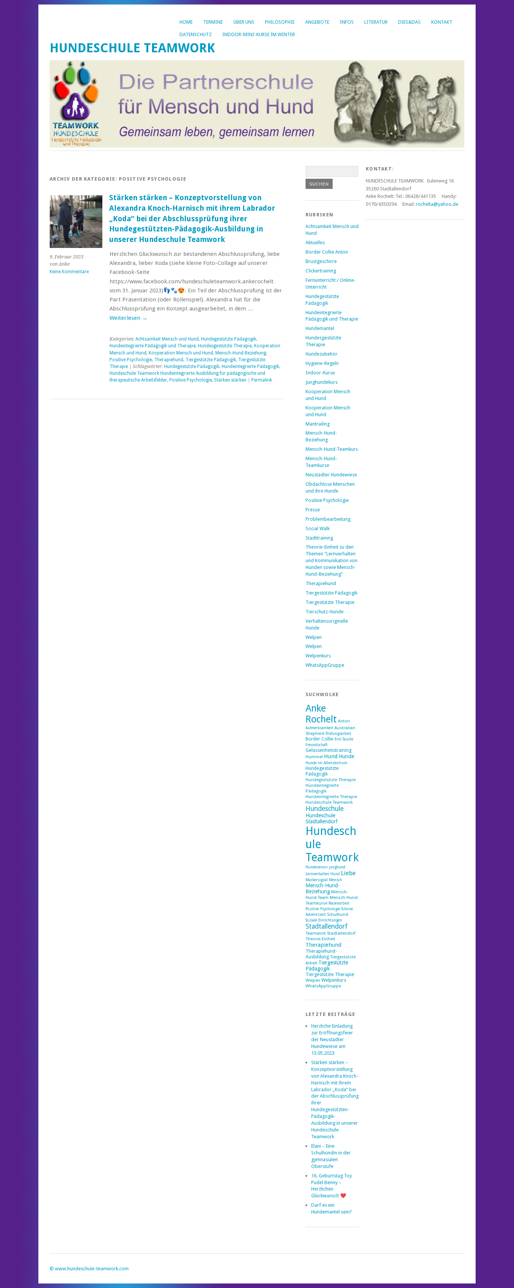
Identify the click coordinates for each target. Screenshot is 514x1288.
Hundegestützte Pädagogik (228, 339)
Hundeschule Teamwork (132, 48)
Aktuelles (315, 242)
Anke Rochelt (321, 714)
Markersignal (317, 880)
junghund (337, 867)
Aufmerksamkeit (319, 728)
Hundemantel (320, 328)
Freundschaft (317, 745)
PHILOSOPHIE (280, 22)
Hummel (314, 756)
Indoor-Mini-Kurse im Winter (258, 34)
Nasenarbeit (339, 903)
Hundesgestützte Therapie (225, 345)
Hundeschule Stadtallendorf (322, 818)
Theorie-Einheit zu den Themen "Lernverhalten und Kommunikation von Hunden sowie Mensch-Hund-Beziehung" (331, 560)
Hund (331, 756)
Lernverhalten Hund (323, 874)
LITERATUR (376, 22)
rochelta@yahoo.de (437, 204)
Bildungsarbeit (338, 733)
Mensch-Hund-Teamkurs (332, 449)
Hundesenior (317, 867)
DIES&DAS (409, 22)
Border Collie (319, 739)
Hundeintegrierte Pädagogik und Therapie (152, 345)
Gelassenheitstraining (328, 750)
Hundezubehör (322, 354)
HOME (186, 22)
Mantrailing (318, 424)
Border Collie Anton (327, 252)
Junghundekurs (322, 382)
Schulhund (337, 914)
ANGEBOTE (317, 22)
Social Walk (318, 528)
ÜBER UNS (243, 22)
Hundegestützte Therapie (331, 779)
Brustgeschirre (321, 261)
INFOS (347, 22)
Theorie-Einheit (320, 939)
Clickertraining (321, 271)
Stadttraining (319, 538)
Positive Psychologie (130, 359)
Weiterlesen (128, 318)
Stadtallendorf (326, 926)
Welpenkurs (318, 655)
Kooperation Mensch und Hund (181, 353)
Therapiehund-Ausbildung (321, 954)
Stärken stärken (230, 380)
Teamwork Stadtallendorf (330, 933)
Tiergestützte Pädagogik (211, 359)
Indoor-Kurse (320, 373)
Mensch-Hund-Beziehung (240, 353)
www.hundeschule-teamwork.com (92, 1268)
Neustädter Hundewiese (331, 474)
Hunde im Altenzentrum (326, 763)
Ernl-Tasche (344, 739)
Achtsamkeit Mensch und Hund (167, 339)
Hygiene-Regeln (322, 363)
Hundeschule (325, 808)
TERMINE (213, 22)
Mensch (335, 880)
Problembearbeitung (328, 519)
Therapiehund (168, 359)
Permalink (261, 380)
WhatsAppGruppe (325, 665)
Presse (313, 509)
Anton (344, 721)
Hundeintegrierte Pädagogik (250, 366)
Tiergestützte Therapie (330, 602)
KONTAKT (441, 22)
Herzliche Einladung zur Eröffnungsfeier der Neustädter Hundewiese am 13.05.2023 (332, 1039)
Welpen (314, 637)
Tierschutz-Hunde (325, 611)
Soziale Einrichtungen (324, 920)
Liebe (348, 873)
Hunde (346, 756)
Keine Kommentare (69, 271)
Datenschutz (195, 34)
